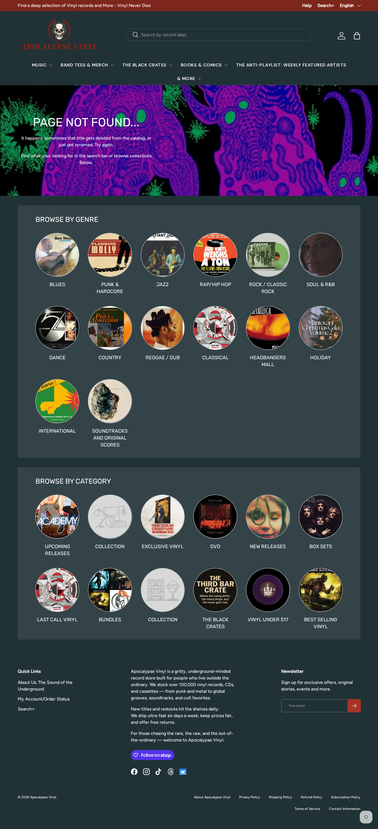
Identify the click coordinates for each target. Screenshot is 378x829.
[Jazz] (162, 254)
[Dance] (57, 328)
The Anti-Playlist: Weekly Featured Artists (291, 65)
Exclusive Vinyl (162, 546)
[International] (57, 401)
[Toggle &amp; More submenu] (199, 78)
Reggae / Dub (163, 357)
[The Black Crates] (215, 590)
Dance (57, 357)
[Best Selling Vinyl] (320, 590)
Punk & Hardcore (110, 287)
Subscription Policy (345, 797)
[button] (357, 36)
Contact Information (344, 809)
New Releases (268, 546)
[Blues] (57, 254)
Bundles (110, 619)
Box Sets (320, 546)
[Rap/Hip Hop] (215, 254)
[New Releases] (267, 516)
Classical (215, 357)
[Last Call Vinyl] (57, 590)
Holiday (320, 357)
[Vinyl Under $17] (267, 590)
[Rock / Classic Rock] (267, 254)
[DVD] (215, 516)
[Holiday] (320, 328)
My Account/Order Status (43, 699)
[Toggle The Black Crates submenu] (170, 65)
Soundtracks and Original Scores (110, 438)
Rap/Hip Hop (215, 284)
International (57, 431)
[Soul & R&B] (320, 254)
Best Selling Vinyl (320, 623)
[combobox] (218, 35)
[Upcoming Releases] (57, 516)
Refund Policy (311, 797)
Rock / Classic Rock (268, 287)
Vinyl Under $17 (268, 619)
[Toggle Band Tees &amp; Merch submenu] (112, 65)
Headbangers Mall (268, 361)
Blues (57, 284)
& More (186, 78)
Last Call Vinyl (57, 619)
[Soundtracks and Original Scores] (109, 401)
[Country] (109, 328)
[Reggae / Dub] (162, 328)
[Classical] (215, 328)
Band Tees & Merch (84, 65)
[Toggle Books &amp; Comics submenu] (225, 65)
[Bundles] (109, 590)
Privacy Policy (249, 797)
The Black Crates (144, 65)
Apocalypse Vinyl (43, 797)
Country (110, 357)
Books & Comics (201, 65)
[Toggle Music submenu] (50, 65)
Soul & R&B (321, 284)
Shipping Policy (280, 797)
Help (307, 5)
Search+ (325, 5)
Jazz (162, 284)
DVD (215, 546)
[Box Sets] (320, 516)
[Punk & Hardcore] (109, 254)
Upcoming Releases (57, 549)
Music (39, 65)
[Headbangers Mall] (267, 328)
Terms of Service (307, 809)
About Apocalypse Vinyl (212, 797)
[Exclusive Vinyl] (162, 516)
